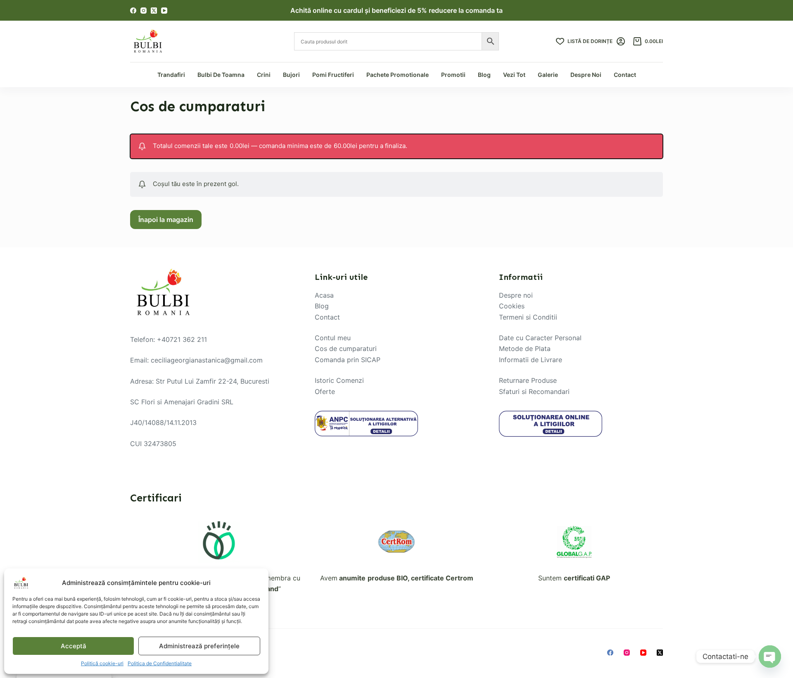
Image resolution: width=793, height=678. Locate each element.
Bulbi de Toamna (221, 74)
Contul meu (333, 338)
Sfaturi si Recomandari (534, 391)
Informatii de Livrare (530, 360)
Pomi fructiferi (333, 74)
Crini (264, 74)
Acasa (324, 295)
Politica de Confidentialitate (160, 663)
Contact (625, 74)
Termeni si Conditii (528, 317)
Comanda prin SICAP (347, 360)
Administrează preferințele (199, 646)
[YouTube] (164, 10)
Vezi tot (514, 74)
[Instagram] (143, 10)
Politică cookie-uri (102, 663)
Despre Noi (585, 74)
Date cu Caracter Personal (540, 338)
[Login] (621, 41)
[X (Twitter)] (154, 10)
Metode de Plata (525, 348)
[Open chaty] (770, 656)
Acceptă (73, 646)
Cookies (512, 306)
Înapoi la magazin (165, 219)
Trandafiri (171, 74)
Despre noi (516, 295)
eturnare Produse (530, 380)
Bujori (291, 74)
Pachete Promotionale (397, 74)
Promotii (453, 74)
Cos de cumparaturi (346, 348)
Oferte (325, 391)
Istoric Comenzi (339, 380)
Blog (484, 74)
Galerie (548, 74)
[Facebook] (133, 10)
